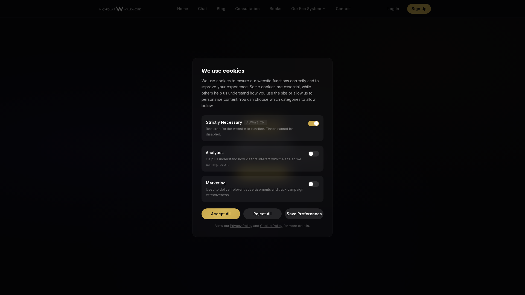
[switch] (313, 154)
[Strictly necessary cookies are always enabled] (313, 123)
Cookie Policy (271, 226)
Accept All (221, 213)
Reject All (262, 213)
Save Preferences (304, 213)
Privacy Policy (241, 226)
